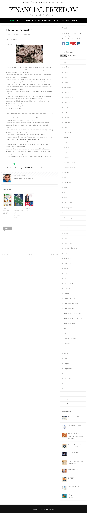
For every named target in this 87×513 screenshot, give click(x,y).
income (66, 223)
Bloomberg (36, 20)
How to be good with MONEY (6, 210)
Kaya (65, 238)
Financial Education (70, 162)
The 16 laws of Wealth (75, 417)
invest (66, 228)
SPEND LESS (68, 379)
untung (66, 399)
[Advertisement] (29, 269)
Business (66, 117)
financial (66, 157)
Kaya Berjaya (68, 243)
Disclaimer (65, 20)
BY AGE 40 (71, 478)
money (66, 278)
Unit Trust (20, 20)
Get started (67, 183)
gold (65, 188)
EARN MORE (68, 132)
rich (65, 348)
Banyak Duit (67, 87)
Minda (66, 268)
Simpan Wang (68, 369)
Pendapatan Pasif (69, 298)
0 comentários (26, 34)
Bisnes (66, 107)
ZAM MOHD (23, 175)
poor (65, 333)
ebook (66, 137)
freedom (66, 172)
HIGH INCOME (68, 203)
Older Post (54, 254)
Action (66, 72)
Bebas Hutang (68, 97)
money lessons (68, 283)
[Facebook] (63, 43)
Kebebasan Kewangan (71, 248)
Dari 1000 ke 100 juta (74, 453)
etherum (66, 147)
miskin (66, 273)
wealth (66, 404)
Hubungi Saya (46, 20)
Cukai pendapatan (73, 486)
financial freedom (69, 167)
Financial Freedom (43, 9)
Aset (65, 77)
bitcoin (66, 112)
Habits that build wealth (75, 425)
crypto (66, 127)
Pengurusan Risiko (69, 323)
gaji (65, 177)
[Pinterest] (74, 43)
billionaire (67, 102)
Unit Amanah (68, 389)
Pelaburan (67, 288)
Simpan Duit (67, 364)
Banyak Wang (68, 92)
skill (65, 374)
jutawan (66, 233)
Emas (28, 20)
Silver (65, 359)
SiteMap (56, 20)
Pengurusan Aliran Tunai (71, 303)
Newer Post (4, 254)
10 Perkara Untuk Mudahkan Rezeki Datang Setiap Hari (76, 436)
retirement (67, 343)
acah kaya (67, 67)
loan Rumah (67, 258)
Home (12, 20)
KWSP (66, 253)
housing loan (68, 208)
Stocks (66, 384)
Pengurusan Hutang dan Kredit (73, 318)
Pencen (66, 293)
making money (68, 263)
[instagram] (78, 43)
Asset (66, 82)
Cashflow (67, 122)
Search (74, 20)
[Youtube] (71, 43)
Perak (66, 328)
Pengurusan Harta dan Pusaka (73, 313)
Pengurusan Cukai (69, 308)
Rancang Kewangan (70, 338)
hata (65, 198)
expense (66, 152)
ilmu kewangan (68, 218)
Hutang (66, 213)
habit (65, 193)
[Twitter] (67, 43)
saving (66, 354)
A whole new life (73, 469)
